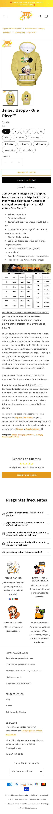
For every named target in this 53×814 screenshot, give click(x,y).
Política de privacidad (39, 795)
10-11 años (41, 144)
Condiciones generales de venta (20, 664)
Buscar (9, 705)
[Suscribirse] (40, 771)
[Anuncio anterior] (5, 4)
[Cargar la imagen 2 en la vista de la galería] (26, 98)
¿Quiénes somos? (13, 677)
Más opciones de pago (26, 187)
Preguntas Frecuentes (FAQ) (18, 683)
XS (6, 131)
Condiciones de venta (30, 804)
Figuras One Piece (24, 417)
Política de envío (13, 804)
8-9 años (24, 144)
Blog (8, 699)
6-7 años (9, 144)
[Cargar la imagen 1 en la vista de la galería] (10, 98)
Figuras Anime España (19, 795)
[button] (6, 16)
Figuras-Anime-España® (12, 28)
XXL (6, 137)
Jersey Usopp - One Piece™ (26, 32)
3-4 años (20, 137)
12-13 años (10, 150)
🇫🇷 (10, 599)
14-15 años (27, 150)
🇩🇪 (16, 599)
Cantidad (6, 156)
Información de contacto (28, 808)
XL (41, 131)
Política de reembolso (18, 799)
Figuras (19, 429)
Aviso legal (45, 804)
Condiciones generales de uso (19, 658)
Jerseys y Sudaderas (26, 435)
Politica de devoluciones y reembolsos (24, 670)
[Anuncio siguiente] (48, 4)
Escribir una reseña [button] (26, 474)
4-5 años (35, 137)
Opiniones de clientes (16, 712)
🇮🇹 (13, 599)
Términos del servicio (38, 799)
